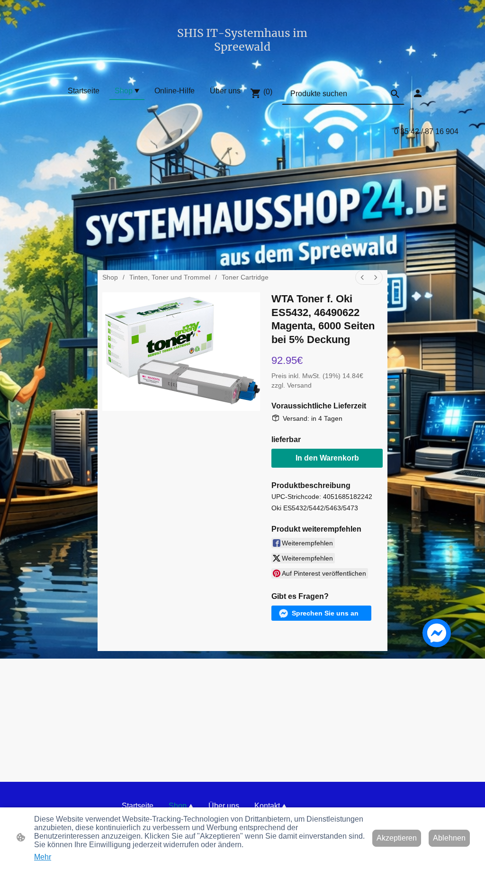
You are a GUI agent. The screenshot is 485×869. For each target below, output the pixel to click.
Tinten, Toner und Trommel (169, 277)
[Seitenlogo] (242, 62)
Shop (110, 277)
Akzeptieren (397, 838)
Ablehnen (449, 838)
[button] (395, 94)
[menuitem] (362, 277)
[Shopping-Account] (417, 93)
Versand (299, 385)
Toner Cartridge (245, 277)
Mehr (42, 857)
